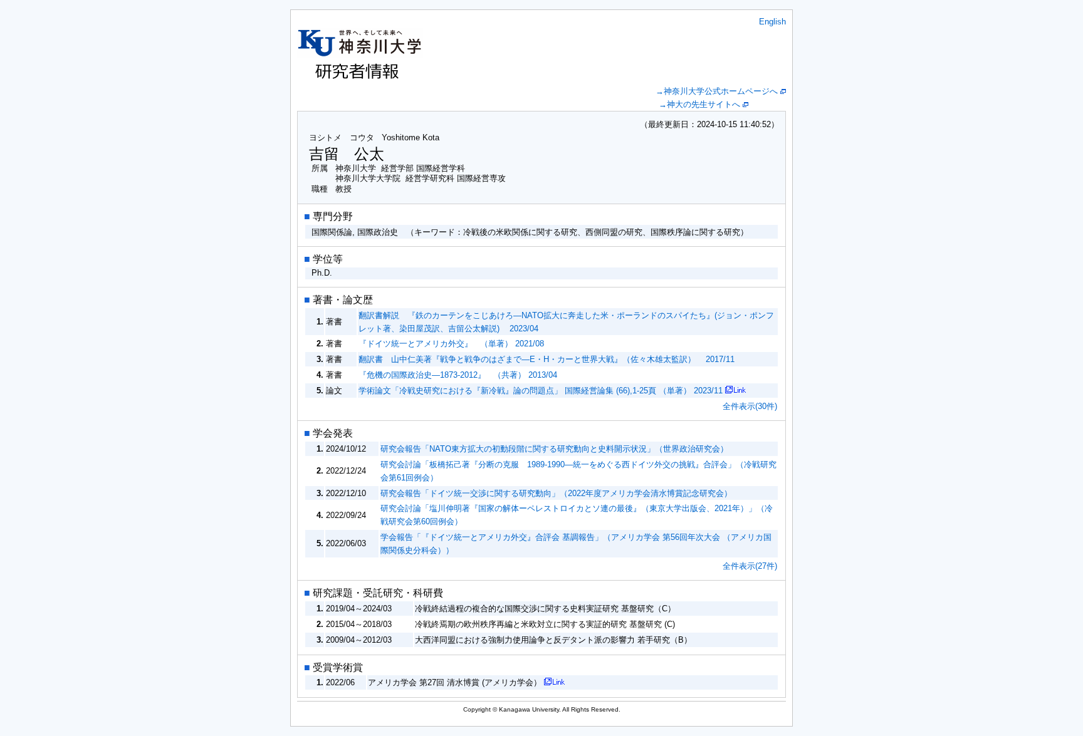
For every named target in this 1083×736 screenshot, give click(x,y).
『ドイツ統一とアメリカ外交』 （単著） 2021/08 (451, 343)
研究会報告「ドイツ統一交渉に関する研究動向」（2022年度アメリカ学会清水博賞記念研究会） (556, 493)
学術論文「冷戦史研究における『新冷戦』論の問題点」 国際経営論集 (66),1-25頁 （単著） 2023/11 (540, 390)
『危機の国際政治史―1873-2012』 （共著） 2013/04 (457, 375)
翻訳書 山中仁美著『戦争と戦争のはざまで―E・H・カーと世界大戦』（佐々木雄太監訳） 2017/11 (546, 359)
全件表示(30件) (750, 406)
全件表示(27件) (750, 566)
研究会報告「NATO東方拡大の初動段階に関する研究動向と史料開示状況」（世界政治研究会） (554, 449)
